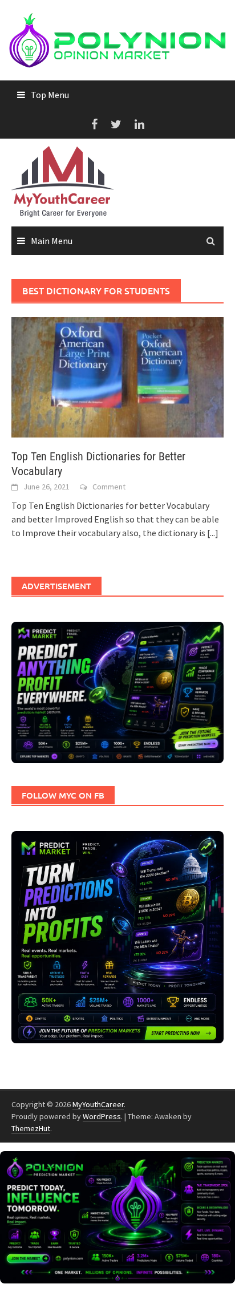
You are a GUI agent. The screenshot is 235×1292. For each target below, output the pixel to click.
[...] (212, 532)
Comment (108, 486)
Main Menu (51, 240)
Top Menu (50, 94)
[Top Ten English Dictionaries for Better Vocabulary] (117, 376)
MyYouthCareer (98, 1104)
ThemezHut (30, 1128)
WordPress (102, 1116)
